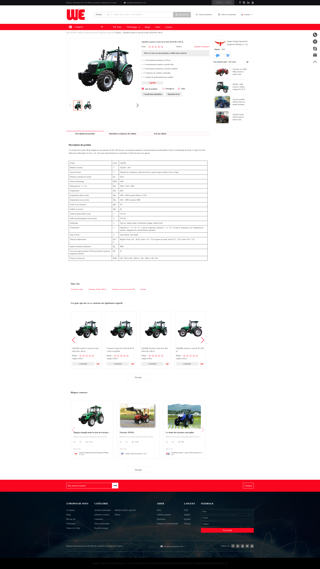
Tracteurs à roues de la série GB (123, 289)
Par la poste (227, 530)
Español (187, 519)
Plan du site (70, 519)
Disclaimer (161, 519)
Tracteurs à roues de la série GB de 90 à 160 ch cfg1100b (120, 349)
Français (247, 14)
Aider (157, 27)
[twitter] (247, 546)
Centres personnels (205, 14)
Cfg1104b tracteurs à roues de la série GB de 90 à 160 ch (85, 349)
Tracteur (118, 33)
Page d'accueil (71, 33)
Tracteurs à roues (77, 289)
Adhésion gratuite (164, 515)
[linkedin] (238, 546)
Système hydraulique (102, 510)
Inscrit (228, 2)
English (187, 515)
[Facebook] (240, 2)
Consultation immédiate (153, 94)
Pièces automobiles (101, 524)
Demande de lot (174, 94)
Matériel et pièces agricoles (87, 33)
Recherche (183, 14)
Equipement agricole (106, 33)
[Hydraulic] (242, 546)
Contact (168, 27)
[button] (202, 340)
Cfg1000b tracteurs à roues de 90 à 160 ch (190, 349)
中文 (186, 510)
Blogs (147, 27)
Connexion (219, 2)
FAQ (159, 510)
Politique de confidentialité (167, 524)
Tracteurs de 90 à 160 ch (97, 289)
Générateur (98, 519)
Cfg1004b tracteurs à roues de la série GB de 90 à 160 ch (154, 349)
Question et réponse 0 (202, 47)
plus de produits (151, 89)
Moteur (117, 515)
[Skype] (244, 2)
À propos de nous (77, 503)
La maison (70, 510)
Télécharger (132, 27)
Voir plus (138, 377)
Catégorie (101, 503)
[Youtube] (253, 2)
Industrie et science (101, 515)
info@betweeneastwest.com (136, 3)
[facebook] (233, 546)
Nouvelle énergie (101, 528)
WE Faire (117, 27)
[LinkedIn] (248, 2)
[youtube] (252, 546)
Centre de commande (228, 14)
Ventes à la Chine (73, 528)
